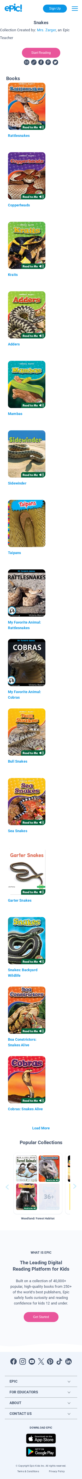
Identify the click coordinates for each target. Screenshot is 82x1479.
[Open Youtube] (32, 1361)
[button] (38, 1183)
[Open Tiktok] (59, 1361)
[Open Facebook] (13, 1361)
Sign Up (55, 8)
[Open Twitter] (41, 1361)
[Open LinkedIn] (68, 1361)
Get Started (41, 1317)
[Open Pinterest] (50, 1361)
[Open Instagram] (23, 1361)
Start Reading (41, 53)
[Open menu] (75, 8)
